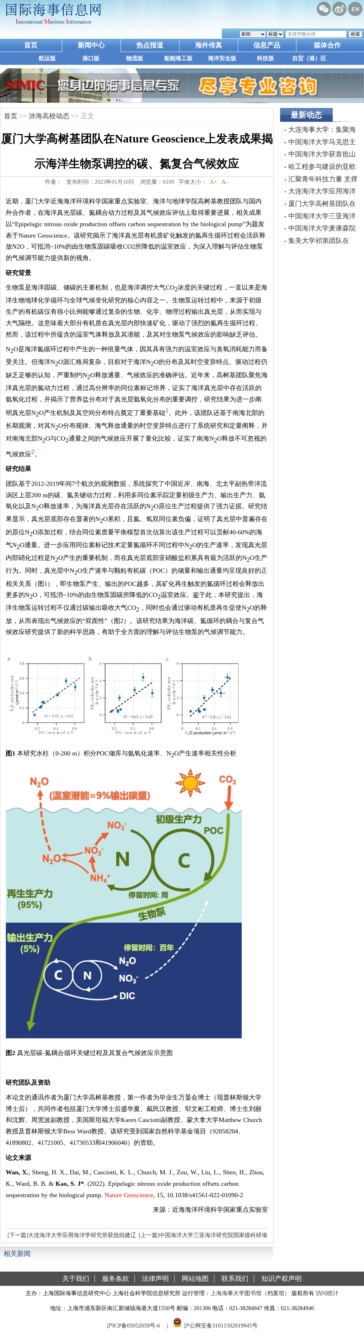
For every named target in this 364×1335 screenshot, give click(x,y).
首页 (31, 45)
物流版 (134, 58)
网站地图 (195, 1278)
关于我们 (75, 1278)
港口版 (91, 58)
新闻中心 (91, 45)
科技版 (265, 58)
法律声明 (155, 1278)
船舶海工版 (178, 58)
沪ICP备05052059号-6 (133, 1326)
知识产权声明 (281, 1278)
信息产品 (266, 45)
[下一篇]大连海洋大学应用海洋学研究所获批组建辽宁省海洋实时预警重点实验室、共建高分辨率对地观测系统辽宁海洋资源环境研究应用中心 (71, 1237)
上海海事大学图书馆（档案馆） (250, 1293)
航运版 (47, 58)
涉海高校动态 (49, 116)
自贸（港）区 (309, 58)
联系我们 (234, 1278)
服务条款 (115, 1278)
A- (224, 182)
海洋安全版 (222, 58)
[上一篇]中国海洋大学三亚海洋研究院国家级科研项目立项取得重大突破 (202, 1237)
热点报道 (150, 45)
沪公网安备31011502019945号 (221, 1326)
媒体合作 (327, 45)
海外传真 (208, 45)
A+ (213, 182)
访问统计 (327, 1293)
